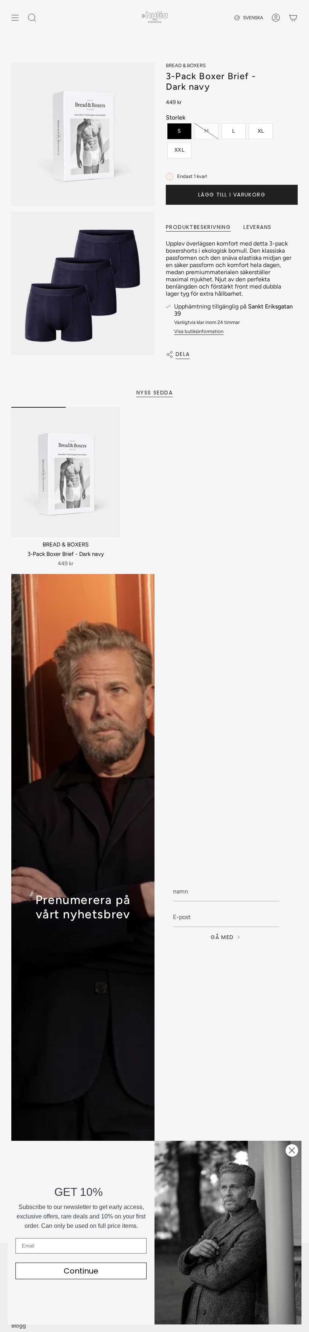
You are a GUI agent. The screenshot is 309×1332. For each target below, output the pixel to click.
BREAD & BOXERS (186, 65)
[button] (179, 131)
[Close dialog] (291, 1150)
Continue (81, 1271)
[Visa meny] (15, 18)
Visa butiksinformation (198, 331)
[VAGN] (293, 18)
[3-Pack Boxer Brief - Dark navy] (65, 472)
